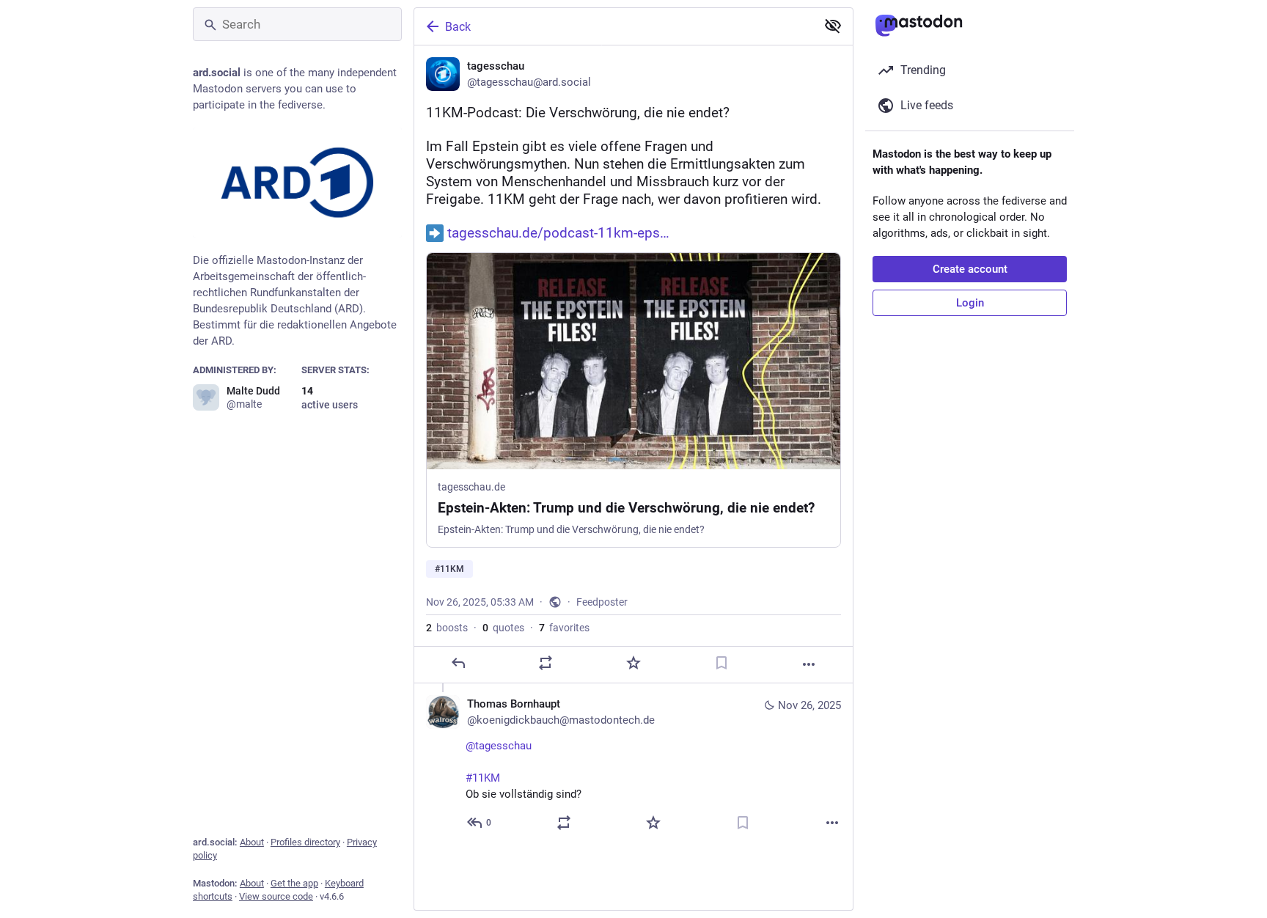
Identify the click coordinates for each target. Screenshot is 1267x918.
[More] (809, 664)
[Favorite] (633, 663)
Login (970, 302)
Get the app (294, 883)
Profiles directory (305, 842)
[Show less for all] (833, 25)
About (252, 842)
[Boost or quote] (545, 663)
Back (458, 27)
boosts (447, 628)
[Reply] (458, 663)
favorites (564, 628)
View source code (276, 896)
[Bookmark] (721, 663)
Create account (970, 269)
